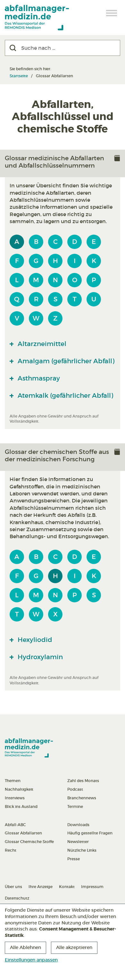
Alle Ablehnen (25, 947)
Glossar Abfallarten (23, 833)
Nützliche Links (81, 850)
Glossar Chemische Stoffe (29, 841)
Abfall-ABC (15, 824)
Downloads (78, 824)
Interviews (15, 797)
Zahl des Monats (83, 780)
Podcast (75, 789)
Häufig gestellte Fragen (90, 833)
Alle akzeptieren (74, 947)
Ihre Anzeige (41, 886)
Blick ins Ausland (21, 806)
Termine (75, 806)
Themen (13, 780)
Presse (73, 858)
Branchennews (81, 797)
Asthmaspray (38, 378)
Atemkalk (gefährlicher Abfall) (64, 395)
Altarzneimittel (41, 344)
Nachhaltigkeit (19, 789)
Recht (10, 850)
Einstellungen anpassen (31, 960)
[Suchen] (13, 48)
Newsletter (78, 841)
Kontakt (67, 886)
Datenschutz (17, 898)
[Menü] (112, 13)
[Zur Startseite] (37, 17)
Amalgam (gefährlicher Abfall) (65, 361)
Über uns (13, 886)
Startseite (19, 75)
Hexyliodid (34, 640)
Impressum (92, 886)
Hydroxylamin (39, 657)
